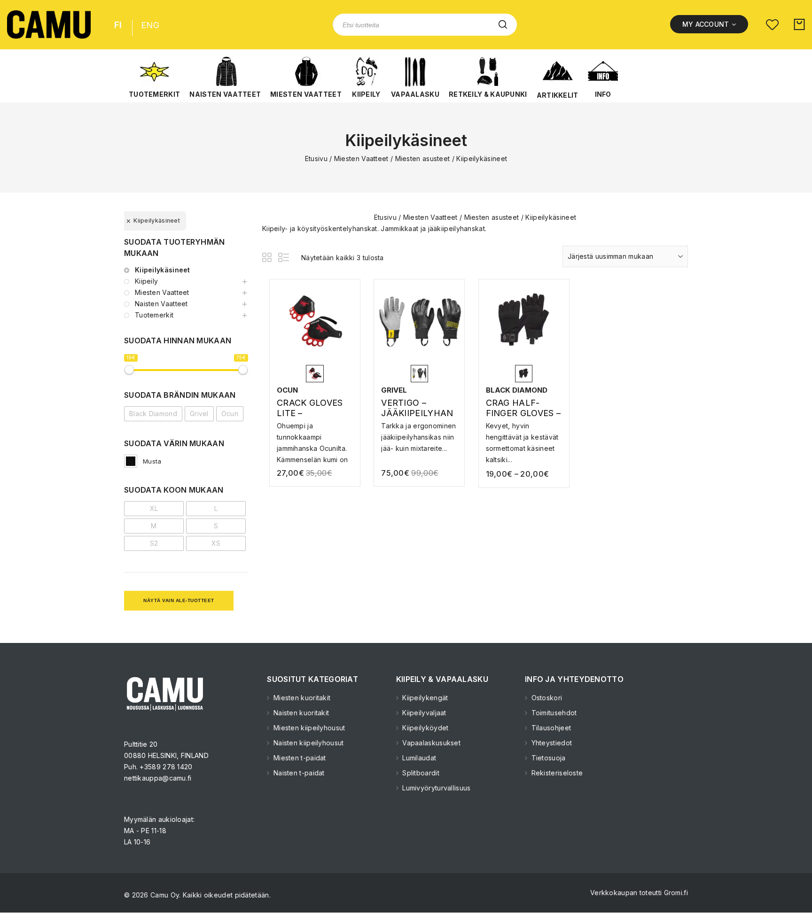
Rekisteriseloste (556, 773)
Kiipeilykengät (424, 698)
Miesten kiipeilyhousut (308, 728)
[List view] (284, 259)
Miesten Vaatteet (361, 158)
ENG (150, 25)
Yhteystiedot (550, 743)
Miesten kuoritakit (301, 698)
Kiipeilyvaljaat (423, 713)
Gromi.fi (676, 893)
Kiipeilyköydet (424, 728)
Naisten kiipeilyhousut (308, 743)
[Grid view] (268, 259)
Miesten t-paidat (299, 758)
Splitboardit (419, 773)
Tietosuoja (547, 758)
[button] (154, 77)
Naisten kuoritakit (300, 713)
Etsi (503, 25)
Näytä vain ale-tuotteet (178, 600)
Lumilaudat (418, 758)
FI (118, 25)
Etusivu (316, 158)
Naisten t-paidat (298, 773)
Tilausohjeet (550, 728)
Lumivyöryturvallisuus (435, 788)
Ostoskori (545, 698)
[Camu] (49, 24)
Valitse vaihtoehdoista (315, 434)
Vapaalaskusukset (430, 743)
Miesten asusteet (422, 158)
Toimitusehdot (553, 713)
